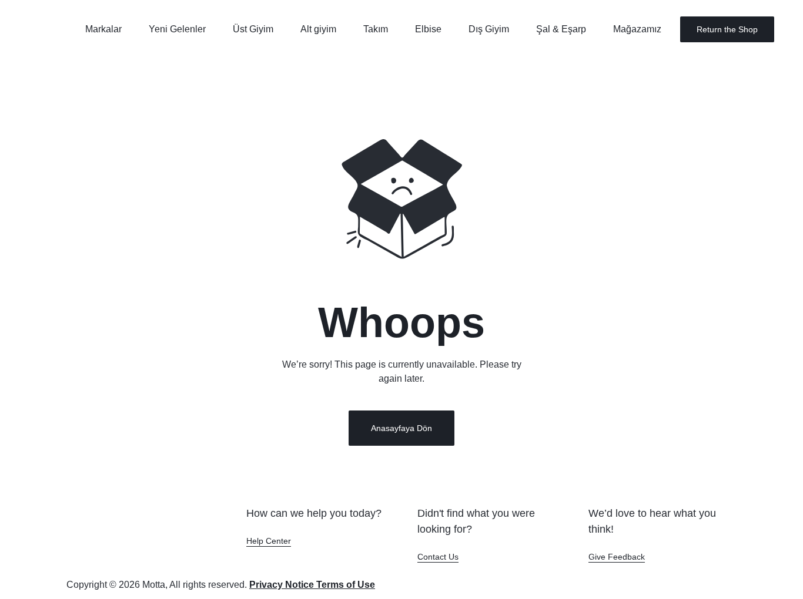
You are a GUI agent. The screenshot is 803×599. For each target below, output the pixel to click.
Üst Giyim (253, 29)
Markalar (103, 29)
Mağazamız (637, 29)
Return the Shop (727, 29)
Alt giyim (318, 29)
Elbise (428, 29)
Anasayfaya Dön (401, 428)
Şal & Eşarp (561, 29)
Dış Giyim (489, 29)
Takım (375, 29)
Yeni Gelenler (177, 29)
